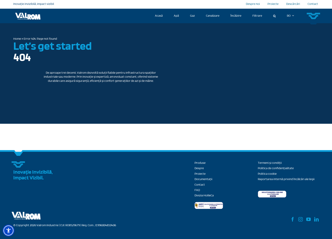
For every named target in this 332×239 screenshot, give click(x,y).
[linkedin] (316, 219)
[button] (274, 16)
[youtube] (308, 219)
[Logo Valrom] (28, 12)
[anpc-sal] (209, 203)
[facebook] (292, 219)
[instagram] (300, 219)
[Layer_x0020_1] (26, 213)
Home (17, 39)
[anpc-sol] (272, 192)
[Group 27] (314, 14)
